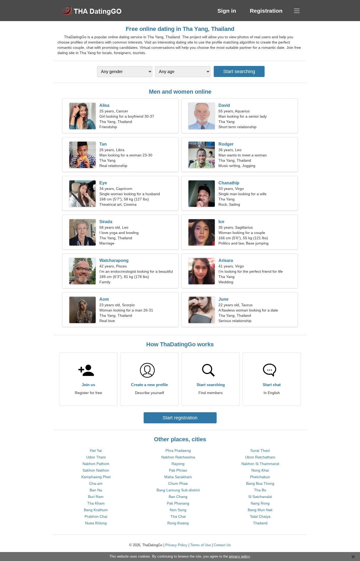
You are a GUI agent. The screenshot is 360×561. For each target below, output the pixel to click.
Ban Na (96, 490)
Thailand (260, 523)
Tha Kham (96, 503)
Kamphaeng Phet (95, 477)
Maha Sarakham (178, 477)
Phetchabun (260, 477)
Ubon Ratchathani (260, 457)
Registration (266, 11)
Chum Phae (178, 483)
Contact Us (222, 545)
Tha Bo (260, 490)
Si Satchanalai (260, 497)
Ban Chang (178, 497)
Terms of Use (200, 545)
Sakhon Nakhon (95, 470)
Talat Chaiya (260, 516)
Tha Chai (178, 516)
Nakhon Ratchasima (178, 457)
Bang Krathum (96, 510)
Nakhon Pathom (95, 464)
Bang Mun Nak (260, 510)
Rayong (178, 464)
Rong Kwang (178, 523)
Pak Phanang (178, 503)
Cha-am (96, 483)
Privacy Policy (176, 545)
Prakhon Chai (96, 516)
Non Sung (178, 510)
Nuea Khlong (96, 523)
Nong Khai (260, 470)
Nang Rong (260, 503)
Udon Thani (96, 457)
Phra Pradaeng (178, 450)
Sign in (226, 11)
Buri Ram (96, 497)
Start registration (180, 417)
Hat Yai (96, 450)
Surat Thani (260, 450)
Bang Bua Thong (260, 483)
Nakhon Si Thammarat (260, 464)
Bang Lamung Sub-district (178, 490)
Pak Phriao (178, 470)
